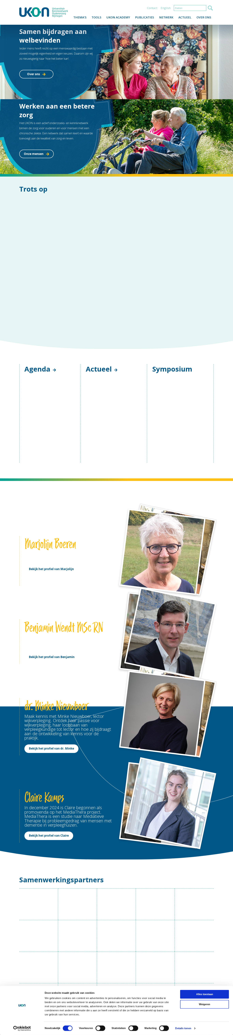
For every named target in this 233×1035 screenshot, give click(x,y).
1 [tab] (108, 491)
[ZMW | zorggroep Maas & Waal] (77, 614)
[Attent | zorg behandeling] (116, 551)
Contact (152, 8)
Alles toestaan (204, 994)
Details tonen (183, 1028)
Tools (96, 17)
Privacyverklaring (29, 703)
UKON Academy (118, 17)
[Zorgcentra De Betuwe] (77, 583)
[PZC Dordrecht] (155, 646)
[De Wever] (155, 614)
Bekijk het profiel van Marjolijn (51, 460)
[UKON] (43, 12)
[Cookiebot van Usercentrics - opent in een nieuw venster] (22, 1028)
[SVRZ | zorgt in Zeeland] (194, 583)
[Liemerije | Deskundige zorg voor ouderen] (194, 551)
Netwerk (166, 17)
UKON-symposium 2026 (174, 372)
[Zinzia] (194, 614)
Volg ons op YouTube (211, 680)
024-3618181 (140, 680)
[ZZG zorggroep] (155, 583)
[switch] (100, 1028)
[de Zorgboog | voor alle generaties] (38, 614)
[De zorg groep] (116, 583)
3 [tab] (118, 491)
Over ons (203, 17)
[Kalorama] (155, 551)
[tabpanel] (116, 432)
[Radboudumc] (38, 551)
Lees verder (102, 381)
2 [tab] (113, 491)
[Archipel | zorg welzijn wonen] (77, 551)
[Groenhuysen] (194, 646)
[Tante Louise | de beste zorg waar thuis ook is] (38, 583)
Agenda (37, 294)
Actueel (184, 17)
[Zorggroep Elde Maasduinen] (77, 646)
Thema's (79, 17)
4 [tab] (123, 491)
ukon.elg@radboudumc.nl (144, 684)
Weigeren (204, 1004)
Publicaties (144, 17)
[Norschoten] (38, 646)
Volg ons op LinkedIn (203, 680)
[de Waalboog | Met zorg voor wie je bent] (116, 614)
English (166, 8)
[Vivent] (116, 646)
